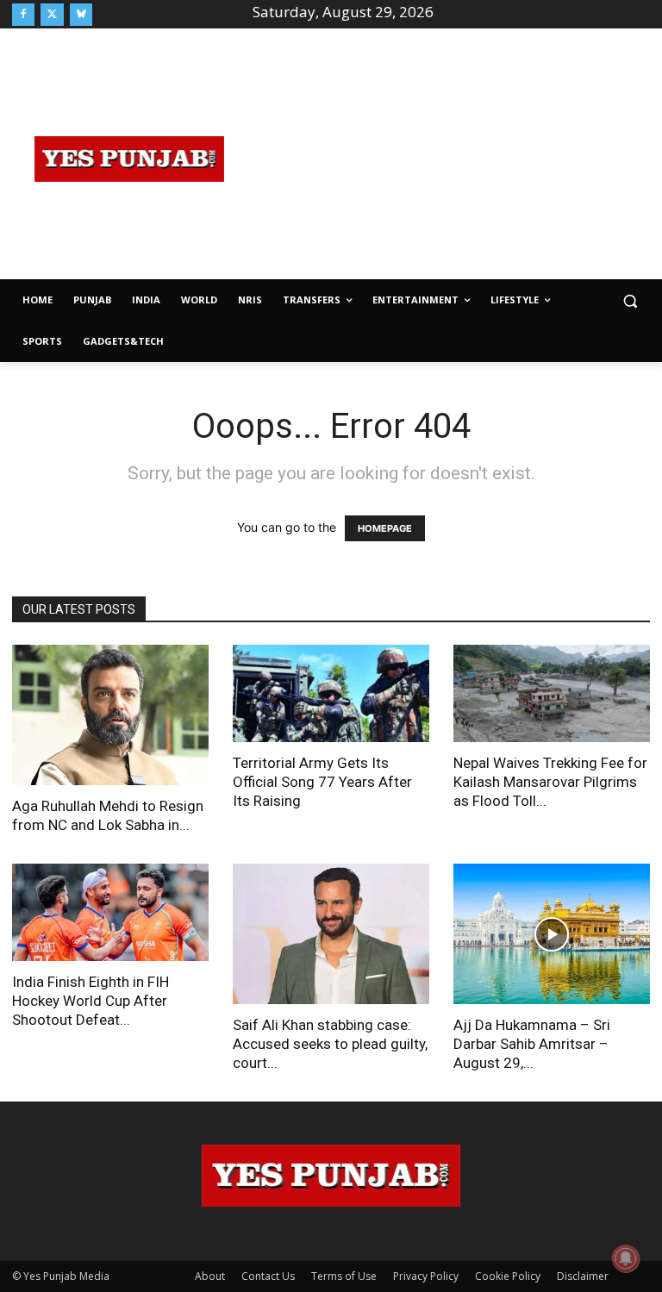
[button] (629, 300)
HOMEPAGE (385, 528)
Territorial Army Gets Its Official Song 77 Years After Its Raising (322, 781)
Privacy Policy (426, 1276)
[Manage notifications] (626, 1258)
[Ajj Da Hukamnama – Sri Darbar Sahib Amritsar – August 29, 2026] (551, 934)
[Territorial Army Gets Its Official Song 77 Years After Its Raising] (331, 693)
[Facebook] (23, 14)
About (210, 1276)
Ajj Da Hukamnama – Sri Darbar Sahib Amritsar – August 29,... (531, 1043)
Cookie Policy (507, 1276)
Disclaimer (583, 1276)
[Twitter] (52, 14)
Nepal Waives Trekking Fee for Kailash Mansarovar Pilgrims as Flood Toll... (550, 781)
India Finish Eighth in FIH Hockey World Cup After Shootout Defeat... (90, 1000)
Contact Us (268, 1276)
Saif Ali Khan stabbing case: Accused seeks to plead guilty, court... (330, 1043)
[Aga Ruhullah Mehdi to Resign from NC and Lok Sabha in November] (110, 715)
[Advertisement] (454, 157)
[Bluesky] (81, 14)
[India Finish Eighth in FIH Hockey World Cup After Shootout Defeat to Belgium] (110, 912)
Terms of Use (344, 1276)
